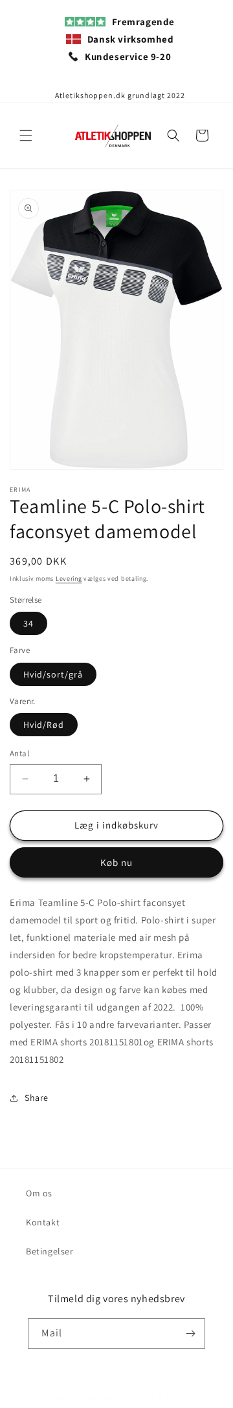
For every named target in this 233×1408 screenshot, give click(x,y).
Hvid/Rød (43, 724)
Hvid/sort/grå (53, 674)
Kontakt (43, 1222)
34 (28, 623)
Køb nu (116, 862)
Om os (39, 1193)
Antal (19, 753)
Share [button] (37, 1097)
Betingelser (50, 1251)
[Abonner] (190, 1333)
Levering (69, 578)
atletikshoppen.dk (100, 1397)
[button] (26, 135)
